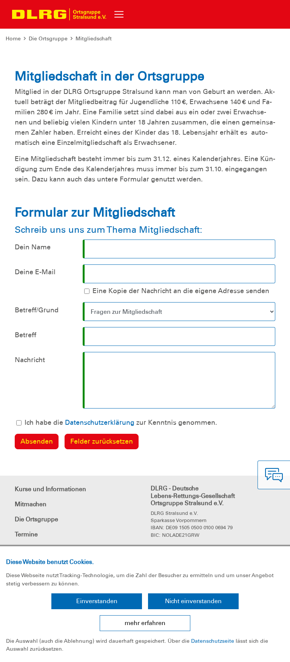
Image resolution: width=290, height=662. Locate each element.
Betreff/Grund (37, 310)
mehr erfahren (145, 623)
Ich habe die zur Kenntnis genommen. (121, 422)
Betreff (25, 335)
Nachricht (30, 360)
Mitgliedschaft (94, 38)
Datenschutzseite (212, 640)
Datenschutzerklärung (99, 422)
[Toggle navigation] (119, 14)
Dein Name (33, 247)
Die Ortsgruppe (48, 38)
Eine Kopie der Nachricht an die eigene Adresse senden (181, 291)
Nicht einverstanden (193, 601)
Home (13, 38)
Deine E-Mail (35, 272)
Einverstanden (96, 601)
